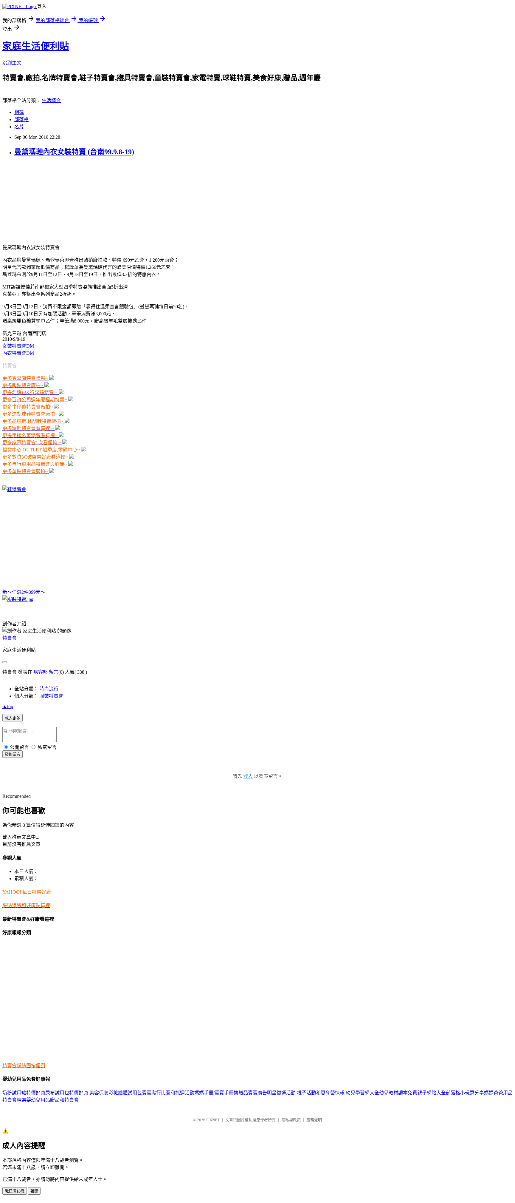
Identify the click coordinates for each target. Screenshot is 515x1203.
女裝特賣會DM (18, 345)
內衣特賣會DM (18, 353)
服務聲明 (314, 1120)
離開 (34, 1191)
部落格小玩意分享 (465, 1092)
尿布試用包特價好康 (66, 1092)
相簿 (19, 112)
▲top (7, 706)
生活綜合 (51, 100)
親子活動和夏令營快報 (321, 1092)
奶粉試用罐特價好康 (23, 1092)
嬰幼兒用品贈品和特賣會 (52, 1099)
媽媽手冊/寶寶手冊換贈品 (221, 1092)
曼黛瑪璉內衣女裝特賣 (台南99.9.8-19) (74, 152)
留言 (53, 672)
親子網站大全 (431, 1092)
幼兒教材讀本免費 (398, 1092)
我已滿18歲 (14, 1191)
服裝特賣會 (51, 695)
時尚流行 (48, 688)
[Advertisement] (39, 199)
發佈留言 (12, 754)
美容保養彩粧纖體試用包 (115, 1092)
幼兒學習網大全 (362, 1092)
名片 (19, 126)
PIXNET (213, 1120)
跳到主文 (11, 62)
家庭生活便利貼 (35, 46)
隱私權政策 (291, 1120)
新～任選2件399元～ (23, 592)
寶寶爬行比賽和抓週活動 (168, 1092)
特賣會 (9, 638)
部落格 (21, 119)
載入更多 (12, 718)
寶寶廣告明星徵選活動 (272, 1092)
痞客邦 (40, 672)
